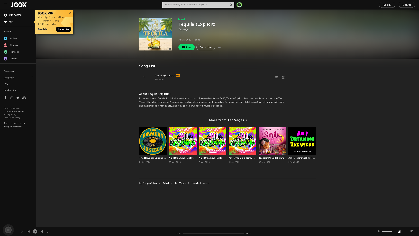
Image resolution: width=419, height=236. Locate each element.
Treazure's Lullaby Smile (272, 158)
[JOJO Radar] (239, 4)
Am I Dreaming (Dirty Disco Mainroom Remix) (213, 158)
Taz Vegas (184, 29)
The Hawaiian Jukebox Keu (153, 158)
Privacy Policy (10, 115)
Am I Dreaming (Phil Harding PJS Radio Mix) (302, 158)
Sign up (406, 5)
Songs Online (150, 183)
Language (9, 78)
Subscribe (63, 29)
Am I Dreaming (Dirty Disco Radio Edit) (183, 158)
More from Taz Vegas (226, 120)
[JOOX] (18, 4)
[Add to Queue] (276, 77)
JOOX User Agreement (14, 111)
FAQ (6, 84)
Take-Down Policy (12, 118)
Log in (387, 5)
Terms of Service (11, 108)
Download (9, 71)
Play (188, 47)
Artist (166, 183)
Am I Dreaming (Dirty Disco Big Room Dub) (242, 158)
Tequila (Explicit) (164, 75)
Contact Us (10, 90)
